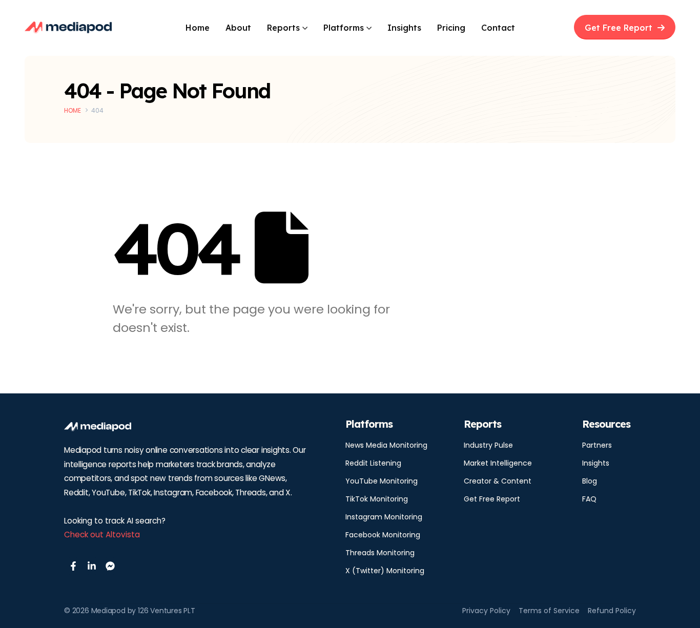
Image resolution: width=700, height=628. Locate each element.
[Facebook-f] (73, 566)
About (238, 28)
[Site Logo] (68, 27)
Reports (283, 28)
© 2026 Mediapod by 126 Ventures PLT (129, 610)
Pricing (451, 28)
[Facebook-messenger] (110, 566)
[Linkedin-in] (92, 566)
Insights (404, 28)
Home (198, 28)
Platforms (343, 28)
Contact (498, 28)
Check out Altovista (102, 534)
